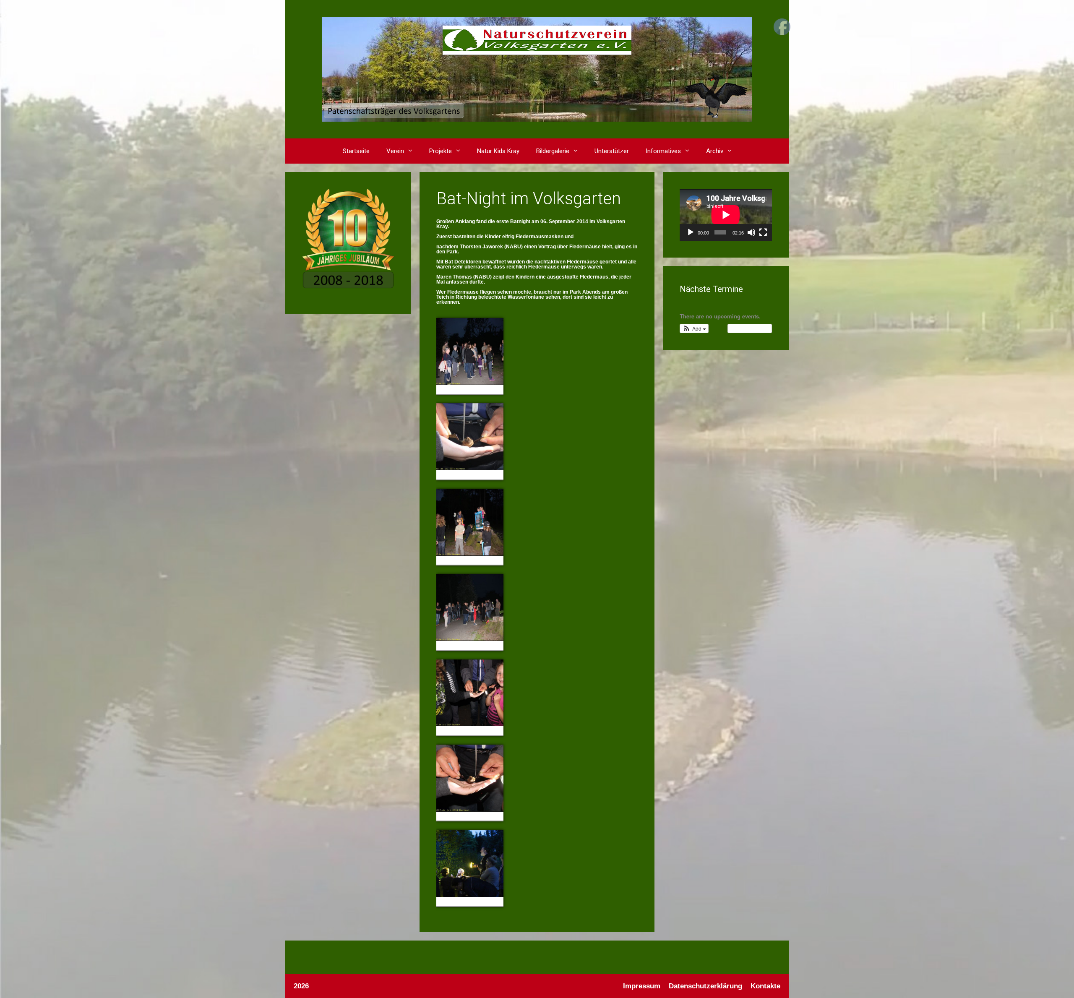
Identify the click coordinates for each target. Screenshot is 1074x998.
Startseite (356, 151)
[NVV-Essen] (537, 69)
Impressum (641, 986)
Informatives (663, 151)
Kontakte (765, 986)
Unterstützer (611, 151)
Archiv (714, 151)
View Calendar (747, 328)
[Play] (690, 232)
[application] (726, 215)
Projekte (440, 151)
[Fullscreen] (763, 232)
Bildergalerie (552, 151)
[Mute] (751, 232)
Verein (395, 151)
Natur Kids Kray (498, 151)
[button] (412, 151)
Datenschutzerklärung (705, 986)
